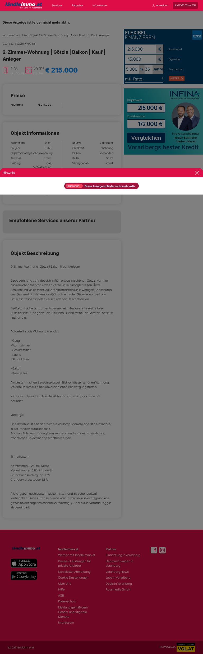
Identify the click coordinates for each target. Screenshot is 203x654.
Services (57, 5)
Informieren (100, 5)
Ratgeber (77, 5)
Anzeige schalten (185, 5)
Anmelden (162, 5)
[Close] (197, 172)
